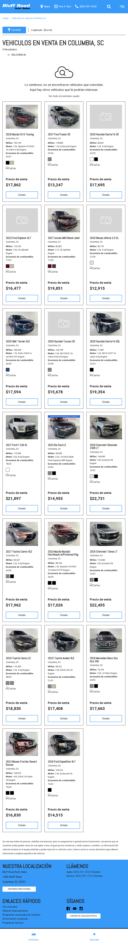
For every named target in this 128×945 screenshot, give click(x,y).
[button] (109, 6)
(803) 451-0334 (82, 871)
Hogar (5, 18)
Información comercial (15, 918)
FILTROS (16, 30)
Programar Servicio (13, 922)
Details (22, 194)
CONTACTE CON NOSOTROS (83, 916)
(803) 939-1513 (84, 875)
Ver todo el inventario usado (64, 96)
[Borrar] (48, 30)
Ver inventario (10, 906)
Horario (96, 871)
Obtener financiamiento (15, 910)
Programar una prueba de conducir (21, 914)
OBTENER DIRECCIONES (19, 889)
